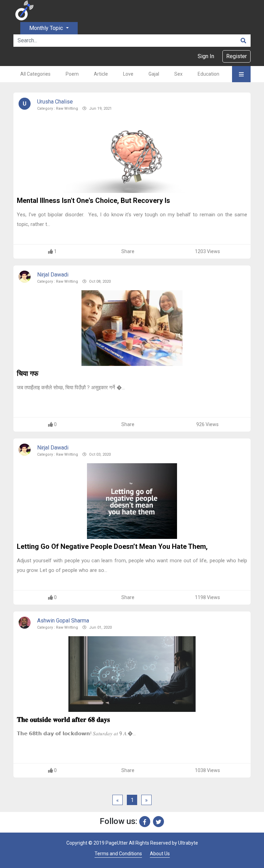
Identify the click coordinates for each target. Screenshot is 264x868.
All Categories (35, 74)
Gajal (153, 74)
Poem (72, 74)
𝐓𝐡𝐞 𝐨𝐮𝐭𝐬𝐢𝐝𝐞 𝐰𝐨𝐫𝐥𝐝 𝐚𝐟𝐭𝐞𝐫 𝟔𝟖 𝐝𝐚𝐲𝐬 (63, 719)
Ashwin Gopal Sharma (63, 620)
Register (236, 56)
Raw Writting (67, 108)
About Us (160, 853)
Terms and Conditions (118, 853)
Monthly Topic (46, 28)
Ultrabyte (188, 843)
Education (208, 74)
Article (101, 74)
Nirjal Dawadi (52, 274)
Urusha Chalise (55, 101)
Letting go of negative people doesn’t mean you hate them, (112, 546)
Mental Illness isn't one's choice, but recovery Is (93, 200)
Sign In (206, 56)
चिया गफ (27, 373)
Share (127, 251)
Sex (178, 74)
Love (128, 74)
